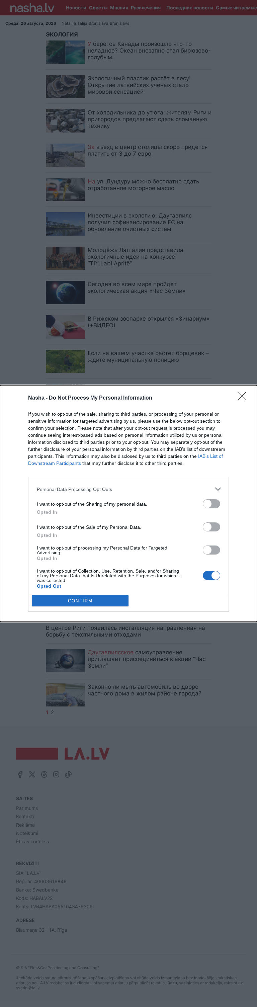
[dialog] (128, 503)
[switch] (211, 503)
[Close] (244, 398)
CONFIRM (80, 600)
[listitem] (128, 489)
